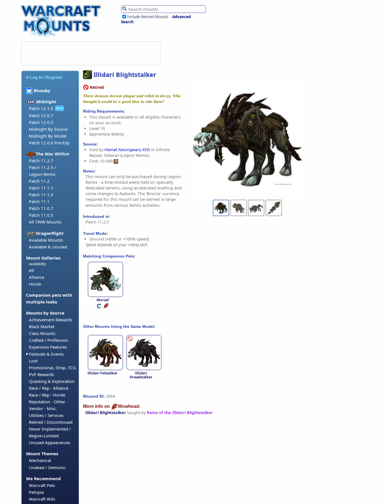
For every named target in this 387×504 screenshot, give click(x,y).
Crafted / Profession (48, 340)
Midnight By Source (48, 129)
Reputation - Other (47, 401)
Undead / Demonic (47, 467)
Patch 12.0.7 (41, 115)
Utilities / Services (46, 415)
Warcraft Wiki (42, 499)
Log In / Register (46, 77)
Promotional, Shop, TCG (52, 367)
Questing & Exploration (52, 381)
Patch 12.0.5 (41, 122)
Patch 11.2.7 (41, 160)
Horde (35, 284)
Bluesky (42, 90)
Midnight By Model (48, 136)
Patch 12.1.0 (41, 108)
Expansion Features (48, 347)
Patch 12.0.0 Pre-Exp (49, 142)
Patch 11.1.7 (41, 188)
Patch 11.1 (39, 201)
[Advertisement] (90, 53)
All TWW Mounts (45, 222)
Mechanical (40, 460)
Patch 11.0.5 (41, 215)
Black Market (41, 326)
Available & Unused (48, 247)
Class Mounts (42, 333)
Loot (33, 361)
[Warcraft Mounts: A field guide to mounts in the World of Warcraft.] (62, 36)
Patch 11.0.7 (41, 208)
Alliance (36, 277)
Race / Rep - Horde (47, 395)
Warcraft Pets (42, 485)
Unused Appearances (49, 442)
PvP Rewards (41, 374)
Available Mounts (46, 240)
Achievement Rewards (50, 319)
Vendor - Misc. (43, 408)
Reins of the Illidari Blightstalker (180, 412)
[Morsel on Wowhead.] (106, 307)
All (31, 270)
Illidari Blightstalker (105, 412)
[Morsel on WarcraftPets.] (99, 307)
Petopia (36, 492)
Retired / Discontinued (51, 422)
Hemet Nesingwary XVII (127, 149)
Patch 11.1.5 (41, 194)
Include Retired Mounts (147, 16)
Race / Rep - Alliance (48, 388)
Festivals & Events (46, 354)
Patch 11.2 (39, 181)
